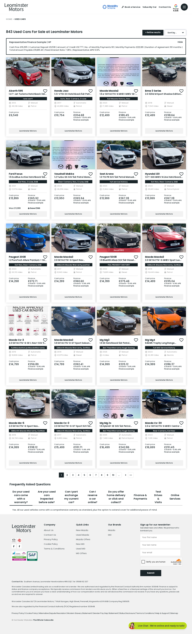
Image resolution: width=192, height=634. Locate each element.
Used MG (80, 548)
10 (113, 475)
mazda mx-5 (16, 423)
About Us (48, 530)
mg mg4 (150, 340)
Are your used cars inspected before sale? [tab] (47, 497)
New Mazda (82, 530)
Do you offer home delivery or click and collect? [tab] (116, 497)
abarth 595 (16, 90)
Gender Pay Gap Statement (105, 613)
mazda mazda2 (109, 90)
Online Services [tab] (175, 496)
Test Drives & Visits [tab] (158, 497)
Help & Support (162, 613)
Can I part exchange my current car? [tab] (71, 497)
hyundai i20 (152, 174)
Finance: (77, 112)
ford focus (15, 174)
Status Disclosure (127, 613)
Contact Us (165, 7)
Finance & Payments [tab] (140, 496)
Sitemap (174, 613)
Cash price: (14, 112)
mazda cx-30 (153, 423)
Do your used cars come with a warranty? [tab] (21, 497)
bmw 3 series (153, 90)
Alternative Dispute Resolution (52, 613)
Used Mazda (82, 534)
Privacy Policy (51, 539)
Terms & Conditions (54, 548)
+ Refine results (153, 32)
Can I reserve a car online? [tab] (92, 497)
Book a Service (132, 7)
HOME (9, 19)
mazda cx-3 (16, 340)
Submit (150, 573)
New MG (80, 544)
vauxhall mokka (64, 174)
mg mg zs (105, 423)
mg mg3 (104, 340)
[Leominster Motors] (16, 7)
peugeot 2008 (17, 257)
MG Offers (81, 553)
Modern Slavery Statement (79, 613)
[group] (28, 71)
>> (131, 475)
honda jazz (61, 90)
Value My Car (150, 7)
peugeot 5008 (108, 257)
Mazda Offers (83, 539)
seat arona (107, 174)
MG (109, 534)
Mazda (111, 530)
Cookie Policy (51, 544)
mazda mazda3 (63, 257)
